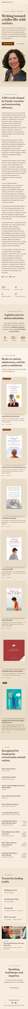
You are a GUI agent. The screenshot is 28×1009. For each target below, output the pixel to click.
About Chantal (20, 43)
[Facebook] (12, 1003)
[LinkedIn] (15, 1003)
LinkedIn (13, 276)
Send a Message (14, 987)
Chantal (7, 2)
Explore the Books (7, 43)
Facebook (5, 276)
